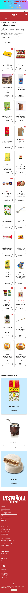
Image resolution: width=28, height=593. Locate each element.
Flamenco (3, 518)
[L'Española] (14, 14)
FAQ (2, 528)
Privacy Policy (12, 587)
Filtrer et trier (7, 42)
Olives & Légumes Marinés (6, 512)
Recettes (2, 542)
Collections (7, 22)
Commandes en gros (5, 531)
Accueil (2, 22)
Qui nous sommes (4, 526)
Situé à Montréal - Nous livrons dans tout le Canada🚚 (14, 11)
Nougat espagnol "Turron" (6, 517)
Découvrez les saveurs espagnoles (7, 540)
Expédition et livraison (5, 529)
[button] (25, 14)
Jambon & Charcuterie (5, 508)
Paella (2, 515)
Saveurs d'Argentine (5, 545)
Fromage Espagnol (4, 510)
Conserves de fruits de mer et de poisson (9, 513)
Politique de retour (4, 534)
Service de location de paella (6, 543)
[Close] (26, 582)
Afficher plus (14, 410)
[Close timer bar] (27, 0)
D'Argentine (3, 520)
